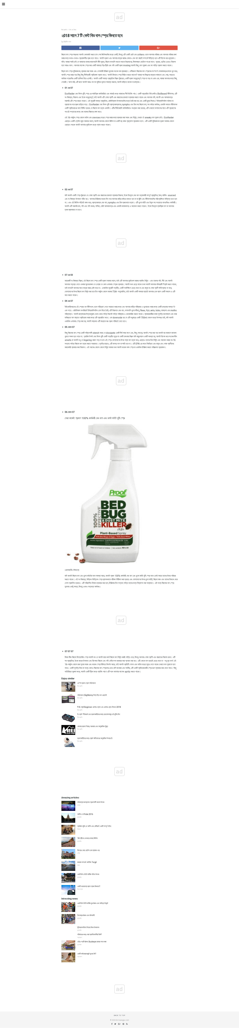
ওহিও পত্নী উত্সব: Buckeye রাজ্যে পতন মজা (91, 942)
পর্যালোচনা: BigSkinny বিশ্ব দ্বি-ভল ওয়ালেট (92, 695)
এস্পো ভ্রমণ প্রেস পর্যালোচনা (86, 683)
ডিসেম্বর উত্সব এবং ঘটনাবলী (86, 915)
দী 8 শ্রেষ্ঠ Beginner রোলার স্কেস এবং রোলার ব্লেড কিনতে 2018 (99, 707)
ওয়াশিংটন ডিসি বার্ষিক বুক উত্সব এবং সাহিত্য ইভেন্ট (92, 903)
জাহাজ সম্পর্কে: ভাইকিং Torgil (87, 862)
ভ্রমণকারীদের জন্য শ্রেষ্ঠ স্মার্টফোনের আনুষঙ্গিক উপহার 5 (94, 738)
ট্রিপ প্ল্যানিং (64, 30)
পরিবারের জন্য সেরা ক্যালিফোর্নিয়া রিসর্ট (89, 934)
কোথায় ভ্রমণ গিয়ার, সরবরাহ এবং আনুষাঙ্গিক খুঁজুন (92, 726)
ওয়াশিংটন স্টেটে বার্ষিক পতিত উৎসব (88, 874)
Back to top (119, 1015)
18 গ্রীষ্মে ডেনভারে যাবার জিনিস (87, 838)
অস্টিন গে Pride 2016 (85, 814)
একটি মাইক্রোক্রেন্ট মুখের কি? (86, 954)
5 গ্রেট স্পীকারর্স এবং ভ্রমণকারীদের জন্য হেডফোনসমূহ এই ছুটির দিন (98, 714)
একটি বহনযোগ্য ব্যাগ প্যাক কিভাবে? (88, 886)
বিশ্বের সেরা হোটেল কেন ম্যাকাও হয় (88, 850)
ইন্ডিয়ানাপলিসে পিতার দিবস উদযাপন (88, 927)
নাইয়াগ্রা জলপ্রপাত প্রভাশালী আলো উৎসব (90, 802)
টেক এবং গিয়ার (72, 30)
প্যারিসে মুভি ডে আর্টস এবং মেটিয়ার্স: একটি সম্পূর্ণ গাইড (94, 826)
